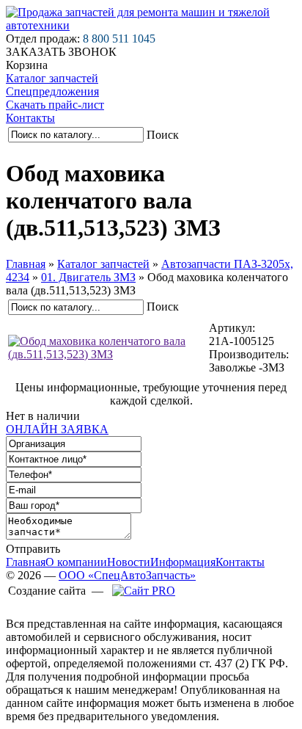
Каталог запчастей (52, 78)
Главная (25, 264)
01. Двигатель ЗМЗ (88, 277)
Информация (183, 562)
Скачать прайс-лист (55, 104)
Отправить (33, 549)
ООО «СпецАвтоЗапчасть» (127, 575)
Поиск (163, 134)
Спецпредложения (52, 91)
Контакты (30, 118)
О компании (76, 562)
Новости (128, 562)
